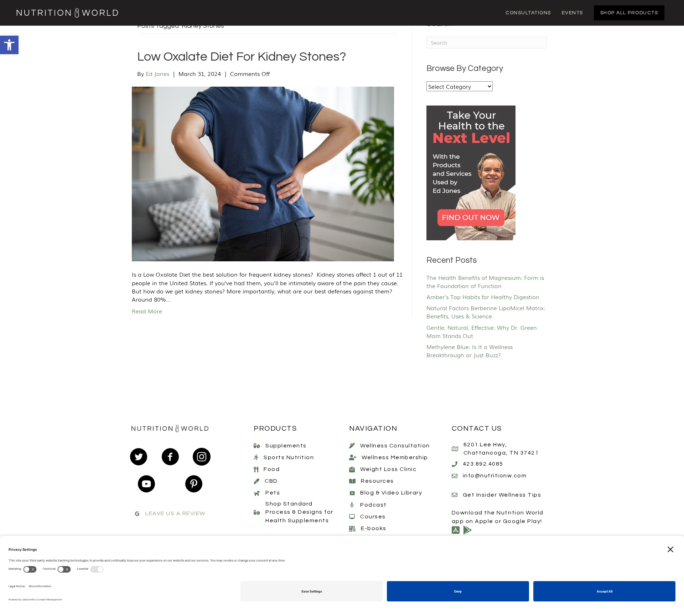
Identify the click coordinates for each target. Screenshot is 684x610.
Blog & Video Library (391, 493)
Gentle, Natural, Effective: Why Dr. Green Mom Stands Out (481, 331)
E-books (374, 528)
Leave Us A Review (175, 513)
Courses (373, 516)
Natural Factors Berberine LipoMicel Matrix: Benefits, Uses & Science (485, 311)
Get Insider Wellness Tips (502, 495)
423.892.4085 (483, 464)
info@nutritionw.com (495, 475)
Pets (272, 493)
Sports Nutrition (289, 457)
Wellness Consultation (395, 445)
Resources (377, 481)
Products (275, 428)
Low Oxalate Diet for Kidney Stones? (241, 56)
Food (272, 469)
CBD (271, 481)
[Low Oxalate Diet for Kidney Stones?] (263, 173)
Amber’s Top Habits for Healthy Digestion (482, 296)
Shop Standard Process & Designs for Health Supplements (299, 512)
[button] (9, 45)
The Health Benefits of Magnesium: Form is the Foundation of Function (485, 281)
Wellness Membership (395, 457)
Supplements (286, 445)
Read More (147, 311)
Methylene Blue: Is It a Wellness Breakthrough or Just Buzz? (469, 350)
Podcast (373, 505)
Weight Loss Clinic (388, 469)
